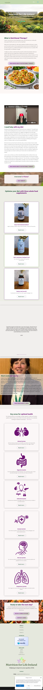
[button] (40, 677)
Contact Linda (21, 617)
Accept (20, 685)
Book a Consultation (21, 613)
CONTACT (21, 652)
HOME (21, 649)
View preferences (37, 685)
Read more (21, 230)
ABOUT (21, 651)
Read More (29, 419)
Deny (29, 685)
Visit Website (21, 180)
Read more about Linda (22, 403)
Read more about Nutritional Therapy (21, 63)
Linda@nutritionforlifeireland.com (23, 674)
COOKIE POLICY (21, 654)
